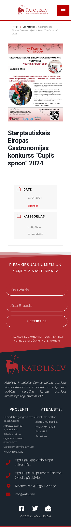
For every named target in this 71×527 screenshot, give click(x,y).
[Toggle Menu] (63, 10)
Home (16, 27)
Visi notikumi (29, 27)
